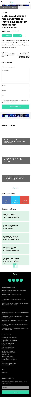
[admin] (3, 31)
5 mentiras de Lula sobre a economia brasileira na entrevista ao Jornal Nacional (11, 249)
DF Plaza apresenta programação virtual (11, 294)
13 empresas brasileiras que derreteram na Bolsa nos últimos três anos (14, 160)
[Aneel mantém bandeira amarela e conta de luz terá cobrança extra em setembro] (15, 136)
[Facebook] (9, 280)
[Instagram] (13, 280)
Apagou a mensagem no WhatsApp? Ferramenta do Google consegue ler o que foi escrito (9, 359)
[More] (24, 35)
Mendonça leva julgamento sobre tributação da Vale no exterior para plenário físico (14, 178)
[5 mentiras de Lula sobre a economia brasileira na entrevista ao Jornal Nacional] (24, 249)
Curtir (6, 196)
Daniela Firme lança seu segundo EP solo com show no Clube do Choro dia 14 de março (15, 303)
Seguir (15, 196)
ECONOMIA (12, 7)
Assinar (15, 392)
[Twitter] (17, 280)
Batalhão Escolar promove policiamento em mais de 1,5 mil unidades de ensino (23, 55)
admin (8, 31)
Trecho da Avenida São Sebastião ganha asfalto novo (8, 55)
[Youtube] (21, 280)
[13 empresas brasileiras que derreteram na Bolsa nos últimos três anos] (15, 155)
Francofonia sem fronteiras (8, 296)
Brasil (6, 7)
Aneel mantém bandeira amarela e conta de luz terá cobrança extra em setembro (14, 141)
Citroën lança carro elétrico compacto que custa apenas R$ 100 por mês (8, 352)
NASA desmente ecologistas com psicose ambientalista (9, 364)
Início (2, 7)
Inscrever (24, 196)
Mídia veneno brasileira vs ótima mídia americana (8, 348)
